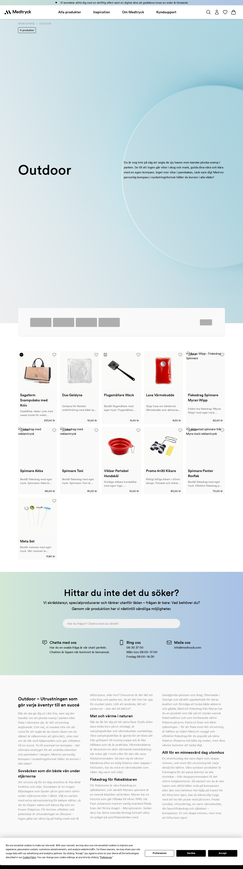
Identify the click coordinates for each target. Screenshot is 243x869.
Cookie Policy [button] (29, 857)
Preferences (159, 853)
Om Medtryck (133, 12)
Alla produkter (69, 12)
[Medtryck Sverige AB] (18, 12)
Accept (223, 853)
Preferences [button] (106, 857)
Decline (191, 853)
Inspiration (101, 12)
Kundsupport (166, 12)
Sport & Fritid (26, 23)
